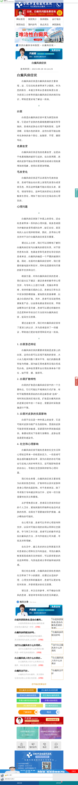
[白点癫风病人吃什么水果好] (57, 661)
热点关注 (44, 24)
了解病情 (27, 712)
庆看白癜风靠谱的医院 (28, 700)
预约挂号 (32, 24)
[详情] (37, 627)
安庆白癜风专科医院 (29, 45)
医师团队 (44, 19)
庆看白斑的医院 (51, 700)
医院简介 (32, 19)
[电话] (57, 4)
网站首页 (20, 19)
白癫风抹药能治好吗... (25, 632)
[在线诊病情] (39, 54)
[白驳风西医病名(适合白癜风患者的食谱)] (57, 623)
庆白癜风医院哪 (29, 706)
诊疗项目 (56, 19)
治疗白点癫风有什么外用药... (28, 645)
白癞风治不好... (22, 671)
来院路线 (56, 24)
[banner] (39, 35)
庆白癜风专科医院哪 (49, 690)
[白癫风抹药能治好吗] (57, 636)
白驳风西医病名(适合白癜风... (29, 619)
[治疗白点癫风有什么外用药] (57, 649)
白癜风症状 (48, 45)
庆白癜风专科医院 (26, 690)
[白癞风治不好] (57, 674)
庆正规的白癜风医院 (51, 695)
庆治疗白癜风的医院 (28, 695)
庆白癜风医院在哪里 (53, 706)
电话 (49, 712)
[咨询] (33, 4)
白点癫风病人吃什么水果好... (28, 658)
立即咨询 (59, 782)
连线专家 (19, 783)
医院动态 (20, 24)
